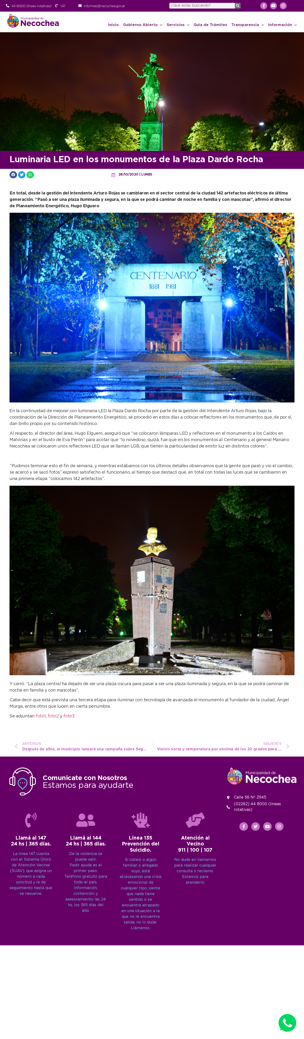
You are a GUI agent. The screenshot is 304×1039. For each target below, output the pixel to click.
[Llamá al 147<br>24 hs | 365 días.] (30, 820)
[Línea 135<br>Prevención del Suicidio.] (140, 820)
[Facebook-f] (263, 5)
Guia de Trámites (210, 25)
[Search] (238, 6)
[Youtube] (273, 5)
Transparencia (245, 25)
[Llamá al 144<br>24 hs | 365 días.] (85, 820)
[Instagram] (283, 5)
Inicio (113, 25)
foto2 (53, 716)
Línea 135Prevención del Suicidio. (140, 844)
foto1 (41, 716)
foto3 (69, 716)
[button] (13, 174)
